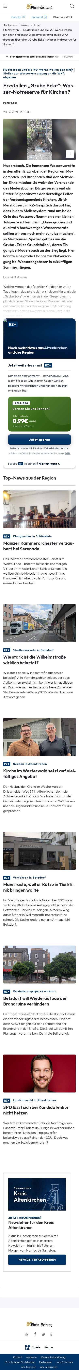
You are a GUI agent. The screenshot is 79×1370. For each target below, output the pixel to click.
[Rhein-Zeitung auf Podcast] (51, 1334)
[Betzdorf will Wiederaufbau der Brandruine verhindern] (39, 964)
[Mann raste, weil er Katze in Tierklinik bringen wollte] (39, 850)
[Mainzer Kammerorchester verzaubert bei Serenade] (39, 509)
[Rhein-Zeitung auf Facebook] (35, 1334)
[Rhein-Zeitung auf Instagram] (43, 1334)
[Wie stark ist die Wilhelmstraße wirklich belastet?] (39, 623)
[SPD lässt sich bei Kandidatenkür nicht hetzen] (39, 1073)
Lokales (24, 25)
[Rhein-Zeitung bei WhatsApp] (27, 1334)
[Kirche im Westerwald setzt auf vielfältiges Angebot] (39, 736)
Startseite (8, 25)
